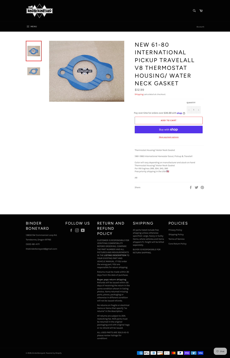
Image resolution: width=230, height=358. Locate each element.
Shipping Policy (176, 234)
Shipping (139, 94)
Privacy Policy (175, 230)
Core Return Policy (178, 243)
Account (200, 27)
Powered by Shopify (53, 353)
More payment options (169, 137)
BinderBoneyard (38, 353)
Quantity (191, 103)
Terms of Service (176, 239)
